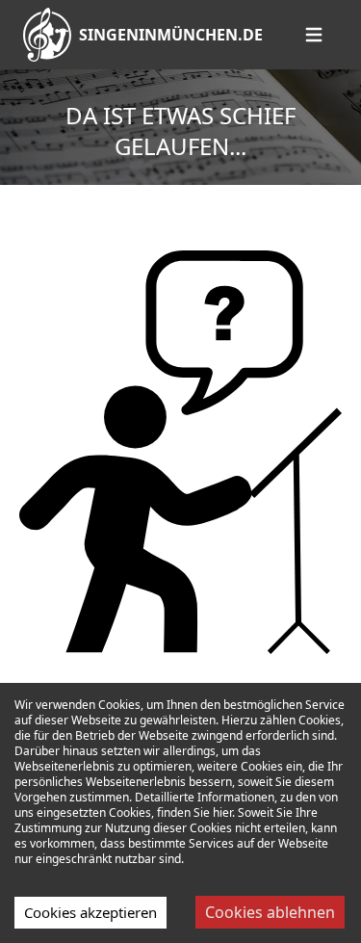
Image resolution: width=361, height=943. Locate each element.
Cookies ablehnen (270, 912)
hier (222, 812)
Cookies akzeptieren (90, 912)
